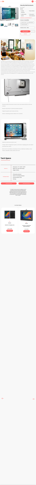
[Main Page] (3, 1)
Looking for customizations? (25, 17)
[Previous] (3, 399)
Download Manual (9, 183)
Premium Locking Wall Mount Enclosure (26, 226)
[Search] (33, 1)
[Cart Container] (35, 1)
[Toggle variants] (34, 20)
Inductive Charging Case (9, 225)
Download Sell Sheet (26, 183)
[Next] (33, 399)
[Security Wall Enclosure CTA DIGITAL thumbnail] (1, 25)
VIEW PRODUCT (9, 230)
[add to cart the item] (25, 31)
